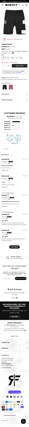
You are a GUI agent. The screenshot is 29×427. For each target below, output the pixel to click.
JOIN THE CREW (21, 278)
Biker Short (10, 193)
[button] (26, 5)
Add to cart (20, 65)
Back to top (14, 336)
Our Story (14, 316)
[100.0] (10, 138)
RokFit (6, 420)
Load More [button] (14, 247)
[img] (5, 159)
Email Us (4, 362)
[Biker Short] (5, 85)
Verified (13, 143)
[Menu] (2, 5)
